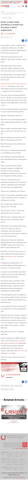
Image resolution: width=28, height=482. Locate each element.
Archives (17, 452)
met (16, 331)
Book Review (15, 462)
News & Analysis (11, 460)
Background (9, 464)
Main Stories (14, 459)
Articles (11, 467)
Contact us (9, 456)
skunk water (20, 350)
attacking (16, 343)
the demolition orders (11, 256)
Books (16, 467)
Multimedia (8, 469)
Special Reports (21, 460)
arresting (9, 353)
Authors (3, 454)
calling (3, 323)
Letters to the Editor (19, 464)
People (14, 469)
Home (11, 452)
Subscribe (9, 454)
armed (20, 340)
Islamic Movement (5, 462)
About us (22, 454)
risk (8, 268)
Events (22, 467)
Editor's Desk (24, 462)
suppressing (7, 343)
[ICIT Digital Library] (25, 2)
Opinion (3, 460)
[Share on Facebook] (22, 40)
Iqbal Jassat (14, 421)
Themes (21, 469)
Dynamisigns (21, 477)
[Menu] (26, 6)
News (23, 452)
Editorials (22, 459)
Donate (16, 454)
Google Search (17, 456)
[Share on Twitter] (25, 40)
